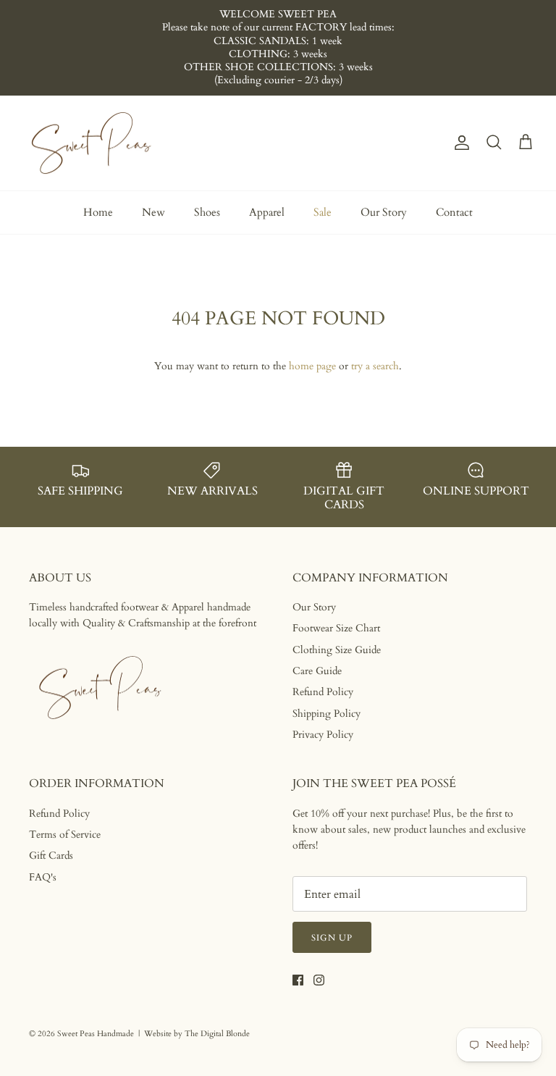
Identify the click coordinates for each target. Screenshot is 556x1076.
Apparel (267, 212)
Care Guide (317, 671)
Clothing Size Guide (336, 650)
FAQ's (42, 877)
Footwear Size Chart (336, 628)
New (153, 212)
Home (98, 212)
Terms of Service (65, 834)
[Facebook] (297, 980)
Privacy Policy (322, 734)
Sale (322, 212)
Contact (454, 212)
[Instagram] (318, 980)
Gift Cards (51, 855)
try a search (375, 366)
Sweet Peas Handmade (95, 1033)
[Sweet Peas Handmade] (92, 143)
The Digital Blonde (217, 1033)
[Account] (459, 142)
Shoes (207, 212)
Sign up (332, 937)
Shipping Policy (326, 713)
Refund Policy (322, 692)
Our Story (384, 212)
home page (312, 366)
